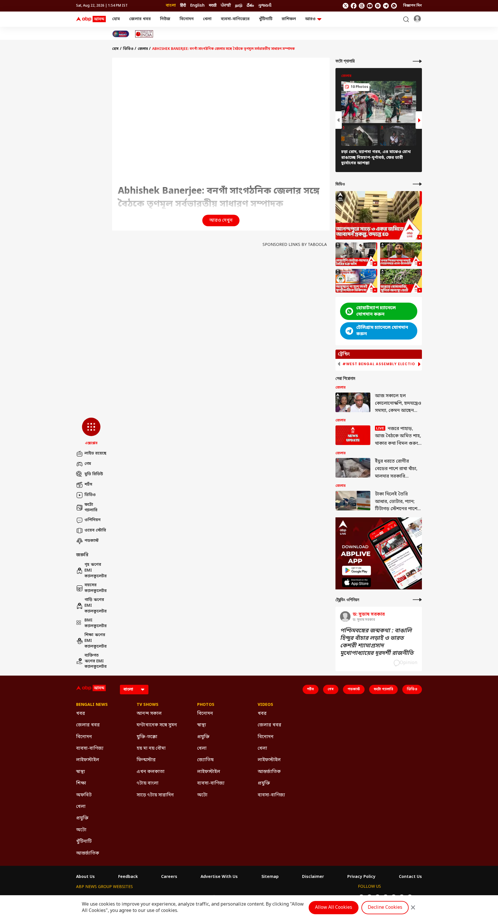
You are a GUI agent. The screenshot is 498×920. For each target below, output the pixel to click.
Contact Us (410, 877)
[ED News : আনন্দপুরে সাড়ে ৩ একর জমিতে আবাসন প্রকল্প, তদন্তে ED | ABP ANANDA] (378, 215)
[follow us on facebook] (353, 5)
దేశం (250, 5)
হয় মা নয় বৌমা (151, 748)
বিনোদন (187, 19)
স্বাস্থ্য (80, 772)
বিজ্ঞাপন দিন (412, 5)
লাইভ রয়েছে (95, 453)
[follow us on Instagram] (377, 5)
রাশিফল (289, 19)
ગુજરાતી (264, 5)
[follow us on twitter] (345, 5)
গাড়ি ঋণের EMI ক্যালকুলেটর (95, 605)
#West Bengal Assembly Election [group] (380, 364)
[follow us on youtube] (369, 5)
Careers (169, 877)
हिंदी (183, 5)
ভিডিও (90, 495)
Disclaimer (313, 877)
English (197, 5)
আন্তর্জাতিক (87, 853)
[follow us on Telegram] (385, 5)
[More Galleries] (417, 61)
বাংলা (171, 5)
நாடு (238, 5)
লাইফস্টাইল (87, 760)
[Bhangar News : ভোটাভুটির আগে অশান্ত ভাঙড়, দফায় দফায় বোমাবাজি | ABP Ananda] (401, 281)
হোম (116, 19)
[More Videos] (417, 184)
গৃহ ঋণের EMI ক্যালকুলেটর (95, 570)
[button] (91, 432)
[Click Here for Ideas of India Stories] (144, 33)
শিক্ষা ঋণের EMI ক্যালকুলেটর (95, 640)
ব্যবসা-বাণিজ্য (89, 748)
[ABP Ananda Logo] (91, 19)
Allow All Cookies (333, 907)
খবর (80, 713)
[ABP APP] (356, 570)
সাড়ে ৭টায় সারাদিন (155, 795)
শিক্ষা (81, 783)
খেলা (207, 19)
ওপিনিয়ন (92, 520)
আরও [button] (310, 19)
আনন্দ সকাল (149, 713)
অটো (81, 830)
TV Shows (148, 705)
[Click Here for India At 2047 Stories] (120, 33)
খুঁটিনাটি (265, 19)
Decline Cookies (385, 907)
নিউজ (165, 19)
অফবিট (84, 795)
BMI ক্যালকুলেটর (95, 623)
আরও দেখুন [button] (221, 220)
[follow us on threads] (361, 5)
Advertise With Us (219, 877)
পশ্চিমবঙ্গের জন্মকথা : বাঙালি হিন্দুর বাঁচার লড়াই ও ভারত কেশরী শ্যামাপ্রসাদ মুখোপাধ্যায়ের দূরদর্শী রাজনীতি (376, 642)
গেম (87, 464)
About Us (85, 877)
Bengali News (92, 705)
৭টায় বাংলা (148, 783)
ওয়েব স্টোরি (95, 530)
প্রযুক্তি (82, 818)
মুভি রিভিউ (93, 474)
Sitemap (270, 877)
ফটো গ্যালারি (90, 507)
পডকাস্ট (91, 541)
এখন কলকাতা (151, 772)
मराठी (212, 5)
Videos (265, 705)
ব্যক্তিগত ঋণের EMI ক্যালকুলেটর (95, 661)
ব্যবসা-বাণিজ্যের (235, 19)
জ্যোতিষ (205, 760)
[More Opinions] (417, 599)
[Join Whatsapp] (394, 5)
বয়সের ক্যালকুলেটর (95, 588)
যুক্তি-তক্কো (147, 737)
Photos (205, 705)
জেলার (143, 49)
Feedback (128, 877)
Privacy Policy (361, 877)
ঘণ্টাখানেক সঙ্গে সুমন (157, 725)
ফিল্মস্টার (146, 760)
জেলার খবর (140, 19)
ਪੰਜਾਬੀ (226, 5)
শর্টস (88, 484)
